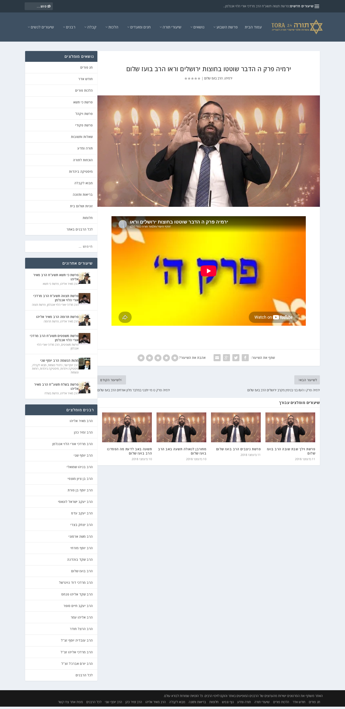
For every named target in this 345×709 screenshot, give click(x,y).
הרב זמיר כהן (83, 432)
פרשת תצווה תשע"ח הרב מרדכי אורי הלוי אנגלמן (56, 298)
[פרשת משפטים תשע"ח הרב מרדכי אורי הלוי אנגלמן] (84, 339)
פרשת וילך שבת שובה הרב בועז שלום (291, 451)
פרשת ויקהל (84, 113)
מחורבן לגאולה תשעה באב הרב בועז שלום (182, 451)
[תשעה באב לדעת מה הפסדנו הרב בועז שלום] (127, 427)
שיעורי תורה (172, 27)
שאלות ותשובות (82, 136)
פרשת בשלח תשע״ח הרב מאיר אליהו (56, 386)
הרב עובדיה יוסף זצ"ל (77, 640)
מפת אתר (76, 702)
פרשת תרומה (51, 321)
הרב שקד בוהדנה (80, 559)
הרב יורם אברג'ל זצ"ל (77, 663)
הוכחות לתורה (83, 160)
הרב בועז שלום (213, 78)
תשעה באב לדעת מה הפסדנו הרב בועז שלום (129, 451)
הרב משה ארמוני (81, 536)
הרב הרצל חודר (81, 629)
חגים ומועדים (140, 27)
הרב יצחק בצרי (81, 524)
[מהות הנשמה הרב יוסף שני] (84, 363)
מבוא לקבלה (83, 183)
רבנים (70, 27)
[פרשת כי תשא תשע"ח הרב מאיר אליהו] (84, 278)
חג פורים (86, 67)
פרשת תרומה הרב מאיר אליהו (57, 316)
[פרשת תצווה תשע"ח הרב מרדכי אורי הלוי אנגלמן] (84, 299)
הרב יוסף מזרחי (81, 548)
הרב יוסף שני (71, 365)
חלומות (88, 217)
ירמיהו (228, 78)
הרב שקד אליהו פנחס (77, 594)
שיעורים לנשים (42, 27)
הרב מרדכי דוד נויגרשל (76, 582)
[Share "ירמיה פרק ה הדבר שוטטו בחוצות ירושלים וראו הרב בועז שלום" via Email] (217, 357)
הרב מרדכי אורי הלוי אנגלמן (63, 305)
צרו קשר (63, 702)
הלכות (113, 27)
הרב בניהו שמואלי (80, 467)
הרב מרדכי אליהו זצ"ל (77, 652)
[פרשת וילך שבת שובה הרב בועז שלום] (290, 427)
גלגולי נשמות (55, 365)
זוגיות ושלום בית (81, 206)
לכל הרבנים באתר (79, 229)
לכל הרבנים (84, 675)
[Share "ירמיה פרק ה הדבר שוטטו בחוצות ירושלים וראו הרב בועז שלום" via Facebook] (245, 357)
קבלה (91, 27)
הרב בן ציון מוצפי (80, 478)
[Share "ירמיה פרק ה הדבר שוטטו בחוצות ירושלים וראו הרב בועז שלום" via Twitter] (236, 357)
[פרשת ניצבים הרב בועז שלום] (236, 427)
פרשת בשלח (52, 393)
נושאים (198, 27)
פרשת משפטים (70, 345)
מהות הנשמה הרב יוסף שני (59, 360)
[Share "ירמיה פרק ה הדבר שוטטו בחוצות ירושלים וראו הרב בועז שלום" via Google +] (226, 357)
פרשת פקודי (84, 125)
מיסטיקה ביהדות (81, 171)
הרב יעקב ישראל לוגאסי (75, 501)
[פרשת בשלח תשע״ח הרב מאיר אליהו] (84, 387)
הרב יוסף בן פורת (80, 490)
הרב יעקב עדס (82, 513)
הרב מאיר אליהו (69, 284)
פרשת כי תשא (83, 102)
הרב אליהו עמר (82, 617)
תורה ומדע (85, 148)
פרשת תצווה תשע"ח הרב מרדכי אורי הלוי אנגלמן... (256, 6)
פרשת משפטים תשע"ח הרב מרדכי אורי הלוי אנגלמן (54, 337)
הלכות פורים (84, 90)
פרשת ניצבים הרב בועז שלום (238, 449)
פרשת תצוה (39, 305)
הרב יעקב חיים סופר (78, 605)
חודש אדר (85, 79)
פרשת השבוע (227, 27)
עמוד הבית (253, 27)
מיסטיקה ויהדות (69, 369)
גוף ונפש (228, 702)
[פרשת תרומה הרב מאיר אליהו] (84, 320)
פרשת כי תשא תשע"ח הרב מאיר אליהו (56, 277)
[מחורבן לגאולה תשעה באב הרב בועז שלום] (181, 427)
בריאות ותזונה (83, 194)
